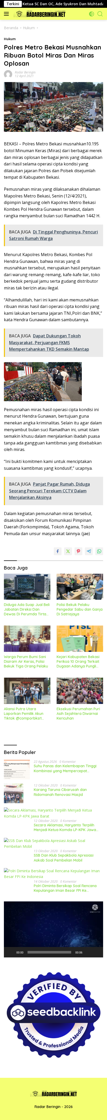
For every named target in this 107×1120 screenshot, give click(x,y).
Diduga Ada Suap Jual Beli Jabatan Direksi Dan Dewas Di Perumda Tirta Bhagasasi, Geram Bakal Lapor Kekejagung (27, 609)
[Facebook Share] (58, 551)
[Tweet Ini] (68, 551)
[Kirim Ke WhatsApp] (99, 551)
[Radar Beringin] (38, 13)
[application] (53, 929)
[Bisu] (88, 952)
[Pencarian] (100, 14)
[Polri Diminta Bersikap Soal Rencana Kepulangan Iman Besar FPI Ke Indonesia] (53, 874)
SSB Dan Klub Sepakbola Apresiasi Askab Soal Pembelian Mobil (63, 857)
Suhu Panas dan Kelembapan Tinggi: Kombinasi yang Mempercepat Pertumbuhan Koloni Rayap (65, 768)
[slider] (49, 952)
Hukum (10, 38)
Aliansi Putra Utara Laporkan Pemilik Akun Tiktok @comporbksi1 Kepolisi (23, 714)
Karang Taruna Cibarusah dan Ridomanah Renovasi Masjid (60, 792)
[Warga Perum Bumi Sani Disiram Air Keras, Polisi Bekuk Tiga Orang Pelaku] (27, 639)
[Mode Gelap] (92, 14)
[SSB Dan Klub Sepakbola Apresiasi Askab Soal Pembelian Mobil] (53, 844)
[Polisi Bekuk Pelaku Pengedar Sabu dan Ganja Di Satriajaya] (80, 587)
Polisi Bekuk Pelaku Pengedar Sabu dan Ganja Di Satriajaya (80, 609)
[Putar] (10, 952)
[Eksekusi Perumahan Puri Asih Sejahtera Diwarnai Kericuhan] (80, 691)
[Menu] (7, 13)
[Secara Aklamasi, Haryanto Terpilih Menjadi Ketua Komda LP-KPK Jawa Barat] (53, 813)
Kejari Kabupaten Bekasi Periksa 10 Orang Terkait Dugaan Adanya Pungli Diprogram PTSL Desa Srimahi (78, 661)
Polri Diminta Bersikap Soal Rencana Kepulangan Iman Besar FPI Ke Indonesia (65, 888)
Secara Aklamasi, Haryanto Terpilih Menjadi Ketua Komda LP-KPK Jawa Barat (65, 827)
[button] (53, 929)
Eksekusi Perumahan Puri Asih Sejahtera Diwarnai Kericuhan (78, 714)
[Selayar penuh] (96, 952)
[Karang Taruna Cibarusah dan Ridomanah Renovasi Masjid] (13, 793)
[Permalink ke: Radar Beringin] (8, 73)
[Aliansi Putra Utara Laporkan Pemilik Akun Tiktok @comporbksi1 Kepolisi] (27, 691)
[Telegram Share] (89, 551)
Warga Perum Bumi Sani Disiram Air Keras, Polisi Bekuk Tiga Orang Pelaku (26, 661)
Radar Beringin (25, 72)
